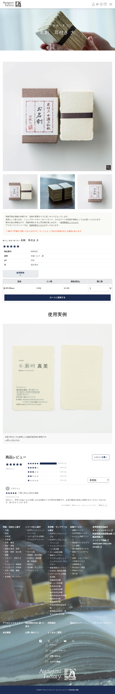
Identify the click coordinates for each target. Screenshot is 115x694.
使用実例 (20, 273)
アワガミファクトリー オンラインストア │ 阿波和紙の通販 (60, 690)
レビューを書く (100, 457)
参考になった (103, 505)
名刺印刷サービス (36, 225)
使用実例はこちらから (69, 222)
